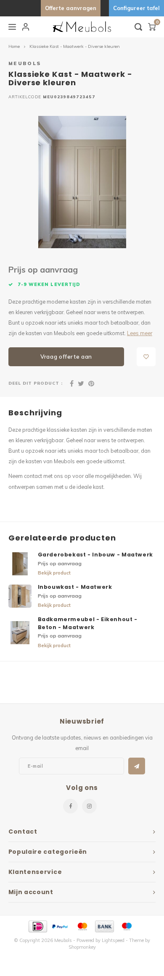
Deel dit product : (35, 383)
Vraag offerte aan (66, 356)
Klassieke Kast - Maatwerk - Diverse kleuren (74, 46)
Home (14, 46)
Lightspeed (113, 940)
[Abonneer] (136, 766)
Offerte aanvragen (70, 8)
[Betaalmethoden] (37, 926)
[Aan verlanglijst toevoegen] (146, 356)
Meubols (24, 63)
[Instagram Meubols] (89, 806)
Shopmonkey (82, 947)
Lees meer (139, 333)
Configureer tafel (136, 8)
